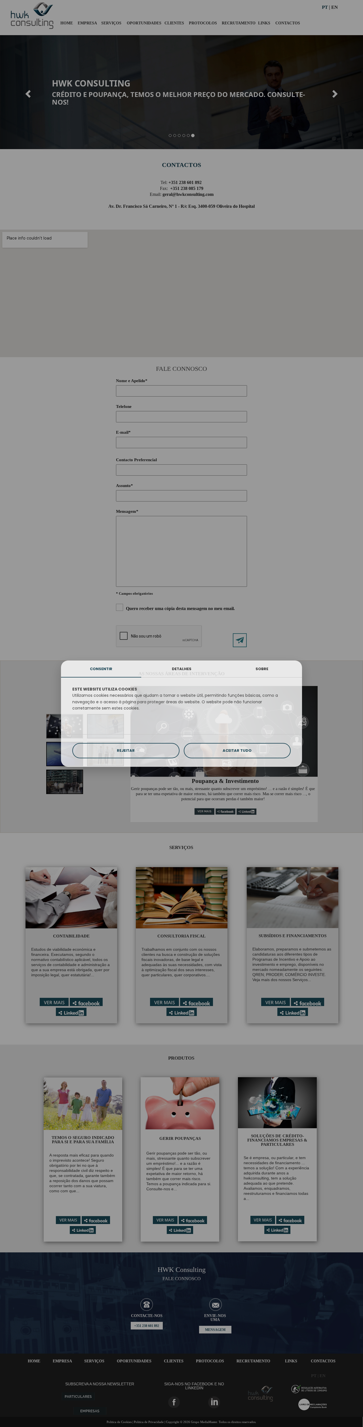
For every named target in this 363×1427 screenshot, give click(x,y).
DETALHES (181, 669)
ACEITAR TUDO (237, 750)
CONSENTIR (101, 669)
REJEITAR (126, 750)
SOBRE (262, 669)
